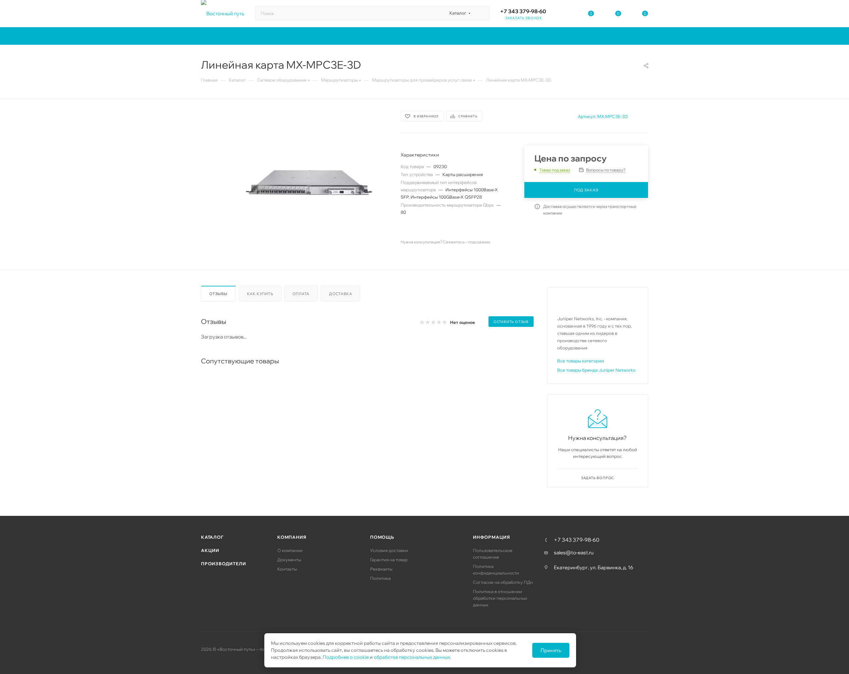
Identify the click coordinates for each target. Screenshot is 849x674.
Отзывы (218, 293)
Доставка (340, 293)
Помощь (382, 537)
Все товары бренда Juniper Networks (596, 370)
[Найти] (481, 13)
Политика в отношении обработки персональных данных (500, 598)
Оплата (301, 293)
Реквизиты (381, 569)
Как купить (260, 293)
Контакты (287, 569)
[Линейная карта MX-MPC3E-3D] (309, 184)
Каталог (212, 537)
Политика (380, 578)
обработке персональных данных (412, 657)
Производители (223, 563)
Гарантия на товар (389, 559)
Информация (491, 537)
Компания (291, 537)
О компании (289, 550)
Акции (210, 550)
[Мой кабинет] (564, 15)
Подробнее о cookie (346, 657)
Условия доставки (389, 550)
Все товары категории (580, 360)
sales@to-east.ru (574, 552)
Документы (289, 559)
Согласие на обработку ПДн (503, 582)
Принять (551, 650)
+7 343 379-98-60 (523, 11)
